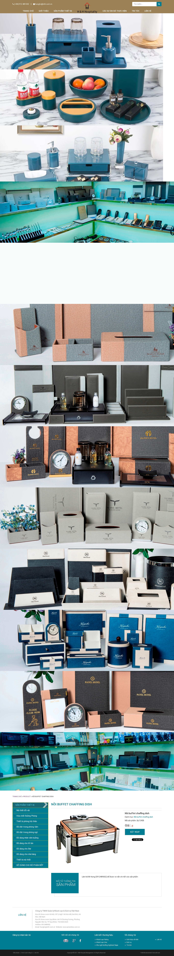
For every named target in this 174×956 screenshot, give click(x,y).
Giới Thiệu (44, 11)
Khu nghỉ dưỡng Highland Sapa (107, 231)
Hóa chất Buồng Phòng (26, 102)
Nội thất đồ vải (23, 97)
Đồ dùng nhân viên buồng (27, 124)
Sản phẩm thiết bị (63, 11)
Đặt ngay (135, 118)
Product (27, 83)
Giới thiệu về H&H (132, 226)
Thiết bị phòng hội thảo (26, 108)
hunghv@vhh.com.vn (43, 4)
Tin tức (135, 11)
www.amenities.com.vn (71, 213)
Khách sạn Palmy (102, 226)
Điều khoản (16, 239)
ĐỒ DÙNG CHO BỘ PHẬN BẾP (29, 151)
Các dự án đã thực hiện (115, 11)
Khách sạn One (101, 229)
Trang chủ (28, 11)
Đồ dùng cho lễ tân (24, 129)
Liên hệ (147, 11)
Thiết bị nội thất (23, 146)
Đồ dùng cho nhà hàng (26, 140)
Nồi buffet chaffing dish (143, 103)
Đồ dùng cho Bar (23, 135)
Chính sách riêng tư (27, 239)
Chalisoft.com (156, 239)
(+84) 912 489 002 (21, 4)
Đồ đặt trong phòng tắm (27, 113)
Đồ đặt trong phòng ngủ (27, 119)
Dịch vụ (129, 229)
